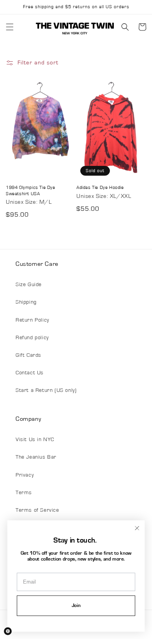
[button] (9, 27)
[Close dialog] (136, 528)
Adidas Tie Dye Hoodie (100, 187)
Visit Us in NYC (35, 439)
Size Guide (29, 284)
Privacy (25, 475)
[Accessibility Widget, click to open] (8, 631)
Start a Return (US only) (46, 390)
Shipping (26, 302)
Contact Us (30, 373)
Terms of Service (37, 510)
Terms (24, 492)
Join (76, 605)
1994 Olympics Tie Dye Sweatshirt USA (30, 190)
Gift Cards (28, 355)
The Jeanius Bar (36, 457)
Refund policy (32, 337)
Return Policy (32, 320)
